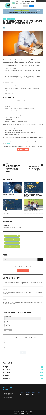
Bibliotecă (7, 369)
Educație (7, 322)
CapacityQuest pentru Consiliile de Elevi (10, 288)
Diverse (5, 18)
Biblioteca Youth (8, 325)
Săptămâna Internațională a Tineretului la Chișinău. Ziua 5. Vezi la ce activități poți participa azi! (12, 212)
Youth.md (7, 28)
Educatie (7, 375)
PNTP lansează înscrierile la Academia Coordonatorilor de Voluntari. (16, 298)
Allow (32, 6)
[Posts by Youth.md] (4, 28)
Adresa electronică (8, 316)
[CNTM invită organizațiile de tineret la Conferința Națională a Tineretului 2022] (31, 204)
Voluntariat (13, 18)
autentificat (10, 227)
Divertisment (7, 327)
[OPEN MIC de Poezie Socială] (10, 187)
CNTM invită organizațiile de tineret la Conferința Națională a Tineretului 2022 (32, 211)
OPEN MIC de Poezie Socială (8, 194)
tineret (5, 156)
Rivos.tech (30, 411)
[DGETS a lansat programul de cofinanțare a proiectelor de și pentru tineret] (23, 43)
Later (25, 6)
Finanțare (8, 18)
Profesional (7, 324)
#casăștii (5, 367)
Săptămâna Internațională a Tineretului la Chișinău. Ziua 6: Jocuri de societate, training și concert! (33, 195)
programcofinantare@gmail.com (15, 130)
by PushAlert (14, 7)
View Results (23, 356)
